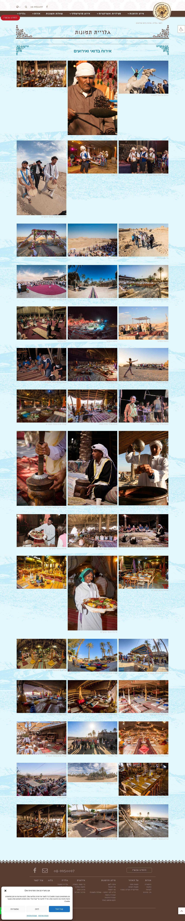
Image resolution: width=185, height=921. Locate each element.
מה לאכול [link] (112, 887)
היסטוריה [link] (148, 884)
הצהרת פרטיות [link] (43, 916)
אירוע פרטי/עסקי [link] (81, 13)
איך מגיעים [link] (147, 892)
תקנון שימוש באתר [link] (109, 900)
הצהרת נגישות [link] (110, 895)
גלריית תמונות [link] (63, 884)
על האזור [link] (133, 880)
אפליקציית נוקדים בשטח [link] (129, 890)
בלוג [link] (50, 880)
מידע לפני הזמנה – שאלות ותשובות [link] (103, 892)
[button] (5, 890)
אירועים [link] (81, 880)
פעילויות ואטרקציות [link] (110, 13)
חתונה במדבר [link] (80, 887)
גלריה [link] (22, 13)
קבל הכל (59, 909)
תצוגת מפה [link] (134, 884)
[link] (181, 29)
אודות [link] (37, 13)
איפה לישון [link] (112, 884)
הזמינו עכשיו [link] (139, 870)
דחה (37, 909)
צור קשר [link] (38, 880)
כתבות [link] (148, 887)
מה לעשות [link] (112, 890)
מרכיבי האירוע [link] (80, 892)
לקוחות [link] (148, 890)
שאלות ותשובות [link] (54, 13)
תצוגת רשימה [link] (133, 887)
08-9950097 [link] (64, 871)
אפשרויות (15, 909)
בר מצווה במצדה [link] (79, 884)
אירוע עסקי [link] (81, 890)
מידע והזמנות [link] (136, 13)
